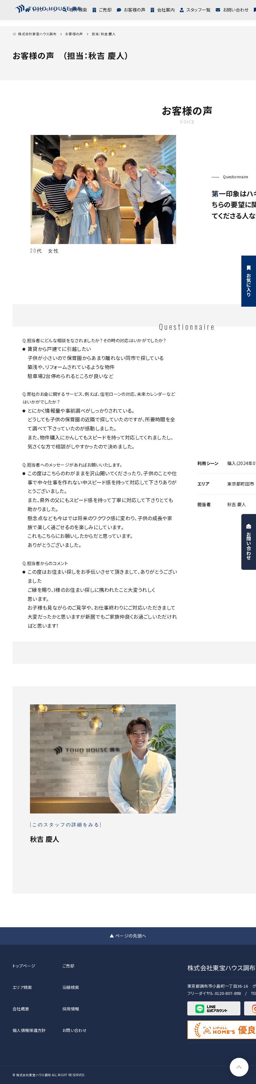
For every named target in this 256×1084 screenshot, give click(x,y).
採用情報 (70, 1009)
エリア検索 (22, 987)
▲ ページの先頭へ (128, 936)
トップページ (23, 966)
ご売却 (105, 10)
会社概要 (20, 1009)
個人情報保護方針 (29, 1030)
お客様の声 (134, 10)
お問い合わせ (236, 10)
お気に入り (248, 285)
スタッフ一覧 (198, 10)
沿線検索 (70, 987)
